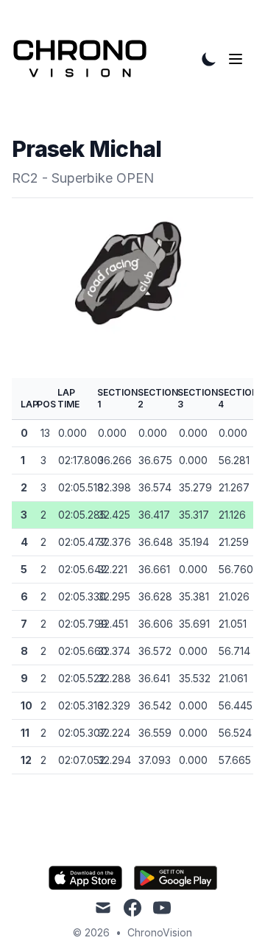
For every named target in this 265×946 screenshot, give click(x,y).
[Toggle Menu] (238, 59)
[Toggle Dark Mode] (209, 59)
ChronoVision (159, 932)
